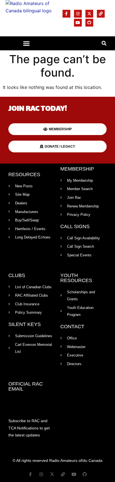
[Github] (89, 23)
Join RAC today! (37, 109)
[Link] (101, 14)
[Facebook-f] (66, 14)
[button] (26, 43)
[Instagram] (78, 14)
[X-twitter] (89, 14)
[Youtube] (78, 23)
